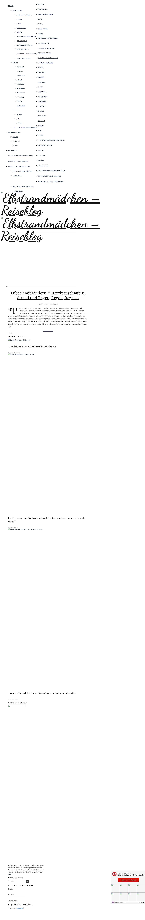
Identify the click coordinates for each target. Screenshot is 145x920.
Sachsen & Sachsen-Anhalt (26, 54)
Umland (15, 145)
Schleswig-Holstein (24, 58)
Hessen (19, 32)
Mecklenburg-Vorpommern (26, 36)
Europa (15, 62)
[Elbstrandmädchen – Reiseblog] (72, 242)
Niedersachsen (22, 41)
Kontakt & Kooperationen (19, 166)
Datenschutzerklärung (89, 918)
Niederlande (21, 88)
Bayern (19, 19)
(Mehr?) (11, 874)
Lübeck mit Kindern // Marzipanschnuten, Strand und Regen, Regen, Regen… (48, 295)
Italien (19, 80)
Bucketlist (12, 150)
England (20, 71)
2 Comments (53, 304)
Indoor (15, 137)
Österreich (21, 92)
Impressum (85, 916)
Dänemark (20, 67)
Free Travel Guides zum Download (25, 127)
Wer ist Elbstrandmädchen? (23, 171)
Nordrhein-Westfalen (24, 45)
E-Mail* (11, 895)
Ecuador (20, 123)
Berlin (19, 23)
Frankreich (21, 75)
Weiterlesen (48, 331)
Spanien (19, 101)
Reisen (10, 6)
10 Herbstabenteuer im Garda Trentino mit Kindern (32, 346)
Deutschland (17, 10)
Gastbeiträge (17, 175)
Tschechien (21, 105)
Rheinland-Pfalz (23, 49)
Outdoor (16, 141)
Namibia (19, 114)
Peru (18, 118)
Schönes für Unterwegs (18, 161)
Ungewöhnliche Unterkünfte (20, 156)
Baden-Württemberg (24, 15)
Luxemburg (21, 84)
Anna (10, 333)
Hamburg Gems (14, 132)
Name (10, 889)
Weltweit (16, 110)
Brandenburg (21, 28)
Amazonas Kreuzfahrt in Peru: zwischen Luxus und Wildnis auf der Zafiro (41, 693)
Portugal (20, 97)
